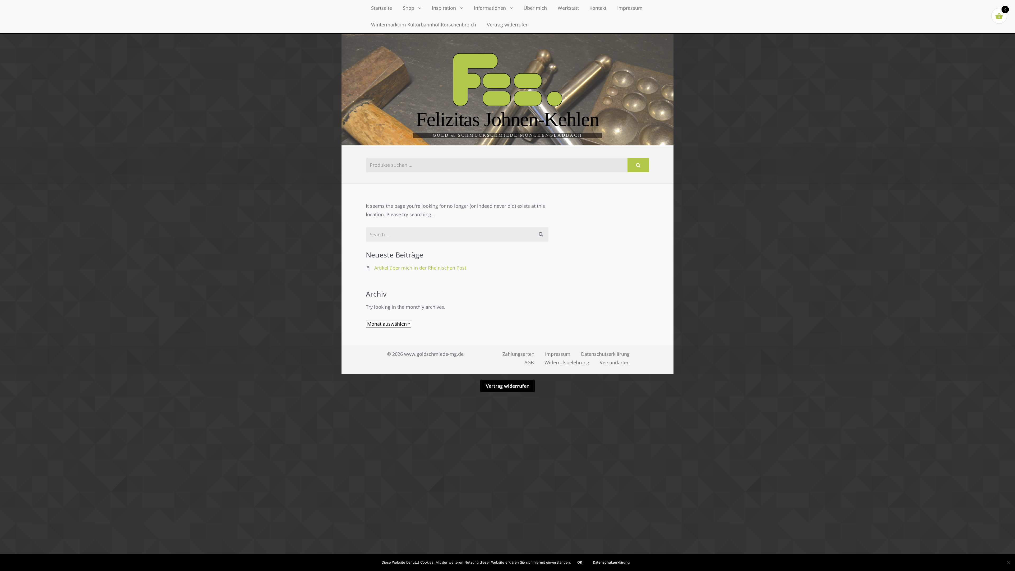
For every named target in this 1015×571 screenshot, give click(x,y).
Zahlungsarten (518, 354)
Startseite (381, 8)
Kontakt (597, 8)
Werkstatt (568, 8)
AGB (529, 362)
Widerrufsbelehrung (567, 362)
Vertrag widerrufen (508, 24)
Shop (408, 8)
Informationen (490, 8)
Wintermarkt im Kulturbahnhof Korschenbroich (423, 24)
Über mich (535, 8)
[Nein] (1008, 562)
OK (579, 562)
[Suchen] (638, 165)
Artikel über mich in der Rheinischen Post (420, 268)
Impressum (630, 8)
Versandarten (615, 362)
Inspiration (444, 8)
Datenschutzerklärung (605, 354)
